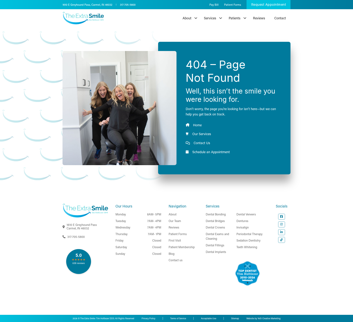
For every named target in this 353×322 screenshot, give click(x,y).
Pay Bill (214, 4)
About (187, 18)
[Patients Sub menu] (245, 18)
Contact (280, 18)
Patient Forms (232, 4)
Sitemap (235, 318)
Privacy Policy (148, 318)
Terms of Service (178, 318)
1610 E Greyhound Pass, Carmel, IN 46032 (87, 4)
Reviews (259, 18)
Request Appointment (268, 4)
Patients (234, 18)
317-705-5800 (128, 4)
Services (210, 18)
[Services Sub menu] (220, 18)
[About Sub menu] (195, 18)
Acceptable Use (208, 318)
